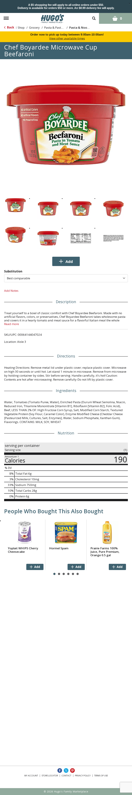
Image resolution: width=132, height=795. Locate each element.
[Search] (94, 16)
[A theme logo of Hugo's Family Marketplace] (52, 18)
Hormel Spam (58, 548)
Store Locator (50, 775)
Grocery (34, 28)
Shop (21, 28)
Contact (66, 775)
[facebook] (59, 770)
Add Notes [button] (11, 291)
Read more (11, 324)
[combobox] (66, 278)
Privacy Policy (83, 775)
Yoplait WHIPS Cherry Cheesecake (23, 550)
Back (10, 27)
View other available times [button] (67, 38)
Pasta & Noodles (81, 28)
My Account (31, 775)
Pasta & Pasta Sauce (58, 28)
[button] (15, 205)
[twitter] (66, 770)
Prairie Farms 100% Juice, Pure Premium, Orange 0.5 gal (104, 551)
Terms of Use (101, 775)
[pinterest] (72, 770)
